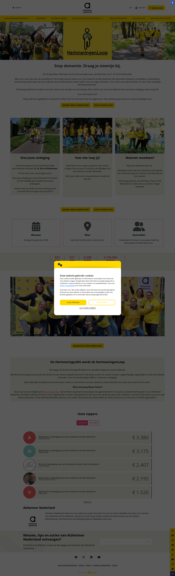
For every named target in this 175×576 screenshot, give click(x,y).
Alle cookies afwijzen (87, 308)
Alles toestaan (73, 302)
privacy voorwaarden (67, 285)
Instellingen (102, 302)
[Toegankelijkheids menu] (172, 2)
